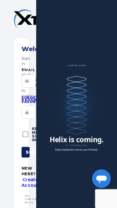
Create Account (32, 182)
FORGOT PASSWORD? (34, 100)
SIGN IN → (28, 152)
